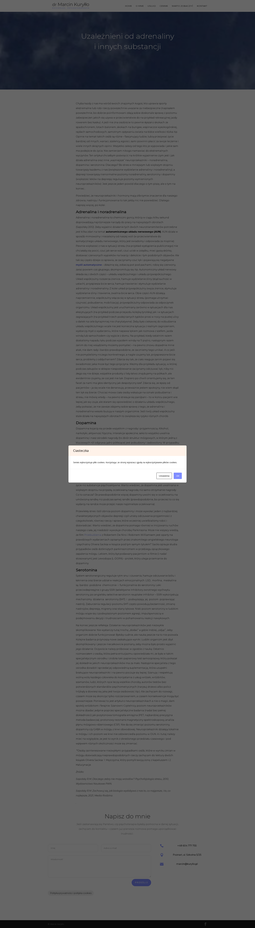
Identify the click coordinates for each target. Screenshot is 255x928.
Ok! (177, 475)
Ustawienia (164, 475)
